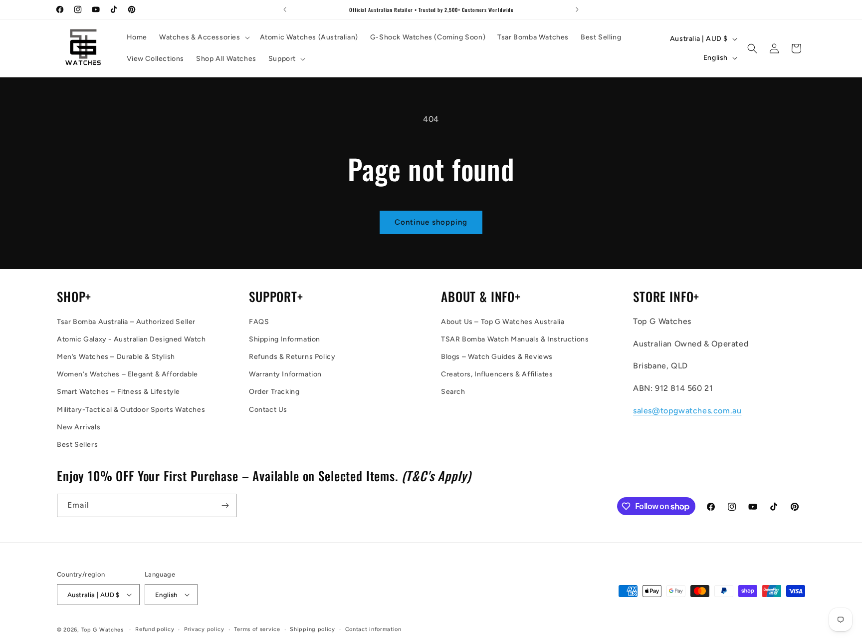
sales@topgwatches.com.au (687, 410)
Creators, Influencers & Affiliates (497, 374)
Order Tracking (274, 391)
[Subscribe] (225, 505)
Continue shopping (431, 222)
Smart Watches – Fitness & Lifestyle (118, 391)
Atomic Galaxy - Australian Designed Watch (131, 339)
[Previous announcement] (285, 9)
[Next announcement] (577, 9)
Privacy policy (204, 629)
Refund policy (154, 629)
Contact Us (268, 409)
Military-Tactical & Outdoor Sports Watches (131, 409)
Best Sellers (77, 444)
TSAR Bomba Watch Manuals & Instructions (515, 339)
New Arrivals (78, 427)
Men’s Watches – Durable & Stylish (116, 356)
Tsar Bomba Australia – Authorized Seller (126, 322)
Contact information (373, 629)
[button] (203, 37)
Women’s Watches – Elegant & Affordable (127, 374)
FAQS (259, 322)
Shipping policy (312, 629)
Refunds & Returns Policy (292, 356)
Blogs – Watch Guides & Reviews (497, 356)
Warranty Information (285, 374)
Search (453, 391)
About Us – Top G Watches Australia (502, 322)
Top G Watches (102, 630)
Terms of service (257, 629)
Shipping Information (284, 339)
